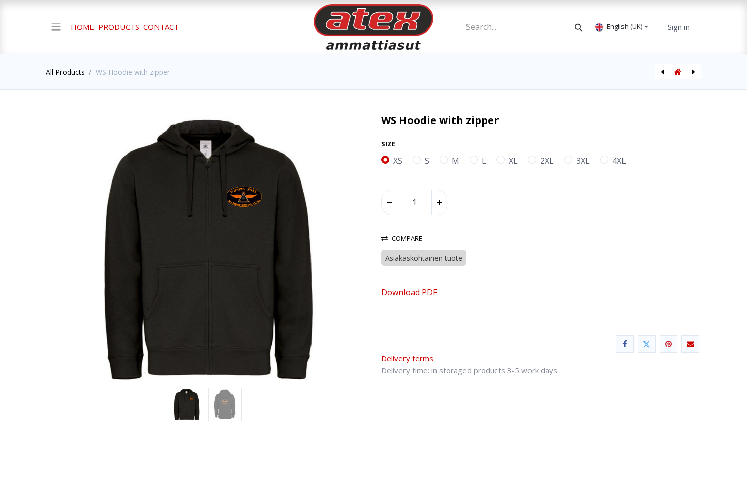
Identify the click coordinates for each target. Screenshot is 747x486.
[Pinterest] (668, 344)
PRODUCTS (118, 27)
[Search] (578, 27)
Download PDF (409, 292)
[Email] (690, 344)
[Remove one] (389, 202)
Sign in (679, 27)
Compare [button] (407, 238)
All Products (65, 72)
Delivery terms (410, 358)
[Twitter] (647, 344)
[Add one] (439, 202)
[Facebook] (625, 344)
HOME (82, 27)
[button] (70, 249)
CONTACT (161, 27)
